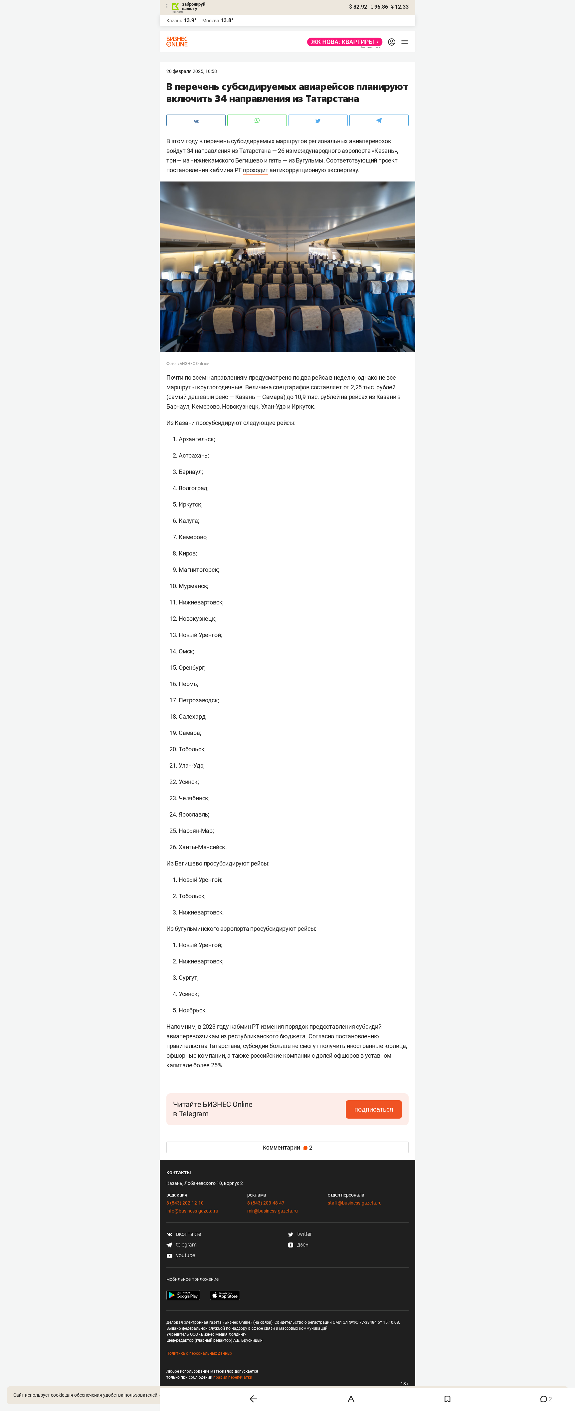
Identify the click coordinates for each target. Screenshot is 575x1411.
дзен (302, 1244)
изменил (272, 1026)
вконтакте (188, 1234)
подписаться (373, 1109)
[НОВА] (343, 42)
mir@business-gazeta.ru (272, 1211)
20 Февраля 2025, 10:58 (191, 71)
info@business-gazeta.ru (192, 1211)
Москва (210, 20)
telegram (186, 1244)
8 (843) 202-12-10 (185, 1203)
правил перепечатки (232, 1377)
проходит (255, 170)
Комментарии (287, 1147)
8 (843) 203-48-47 (266, 1203)
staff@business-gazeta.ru (355, 1203)
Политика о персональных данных (199, 1353)
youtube (185, 1255)
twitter (304, 1234)
